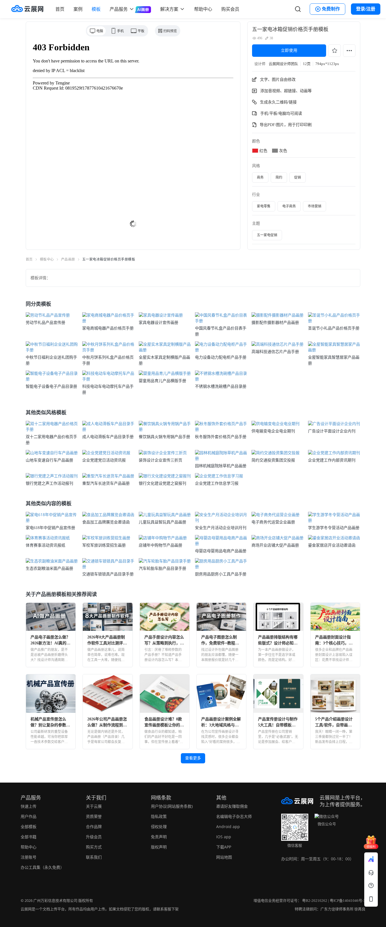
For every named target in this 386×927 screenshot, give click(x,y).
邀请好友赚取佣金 (232, 806)
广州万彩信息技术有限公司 (55, 900)
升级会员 (94, 836)
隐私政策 (159, 816)
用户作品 (28, 816)
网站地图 (224, 857)
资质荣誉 (94, 816)
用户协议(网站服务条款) (172, 806)
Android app (228, 826)
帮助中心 (203, 9)
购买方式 (94, 847)
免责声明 (159, 836)
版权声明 (159, 847)
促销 (297, 177)
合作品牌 (94, 826)
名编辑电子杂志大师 (234, 816)
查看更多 (193, 758)
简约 (279, 177)
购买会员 (230, 9)
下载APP (223, 847)
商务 (260, 177)
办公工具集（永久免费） (42, 867)
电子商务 (289, 206)
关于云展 (94, 806)
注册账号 (28, 857)
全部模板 (28, 826)
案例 (78, 9)
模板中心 (47, 259)
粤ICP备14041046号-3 (347, 900)
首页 (59, 9)
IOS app (223, 836)
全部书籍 (28, 836)
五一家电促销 (267, 235)
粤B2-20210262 (314, 900)
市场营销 (314, 206)
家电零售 (263, 206)
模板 (96, 9)
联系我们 (94, 857)
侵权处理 (159, 826)
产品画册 (68, 259)
